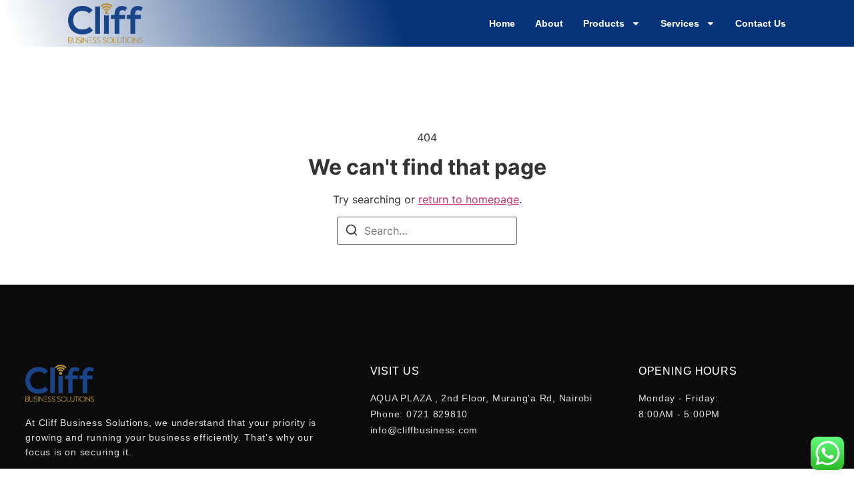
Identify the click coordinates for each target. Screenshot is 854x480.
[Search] (351, 232)
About (549, 23)
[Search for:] (427, 231)
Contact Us (760, 23)
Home (502, 23)
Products (603, 23)
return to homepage (468, 199)
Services (680, 23)
